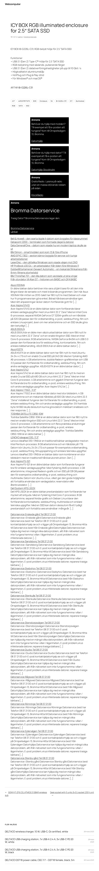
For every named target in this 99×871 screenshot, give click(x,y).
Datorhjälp (37, 141)
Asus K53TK (17, 349)
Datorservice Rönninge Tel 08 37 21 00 (31, 704)
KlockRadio (37, 195)
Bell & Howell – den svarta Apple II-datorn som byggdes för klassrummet (49, 238)
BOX (34, 101)
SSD (27, 106)
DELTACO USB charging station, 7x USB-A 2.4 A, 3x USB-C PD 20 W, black (39, 851)
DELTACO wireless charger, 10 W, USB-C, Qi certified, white (36, 831)
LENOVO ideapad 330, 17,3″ (25, 437)
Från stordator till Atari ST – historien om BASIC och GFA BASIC (44, 279)
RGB (13, 106)
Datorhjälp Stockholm (43, 169)
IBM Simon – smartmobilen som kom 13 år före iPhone (39, 252)
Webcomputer (13, 4)
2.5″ (13, 101)
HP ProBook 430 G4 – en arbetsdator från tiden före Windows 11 (45, 265)
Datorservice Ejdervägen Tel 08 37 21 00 (32, 731)
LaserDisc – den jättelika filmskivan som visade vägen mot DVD (44, 262)
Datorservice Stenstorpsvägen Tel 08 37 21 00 (35, 622)
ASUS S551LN (18, 329)
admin (20, 37)
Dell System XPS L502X (23, 488)
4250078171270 (24, 101)
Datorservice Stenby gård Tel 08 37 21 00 (32, 758)
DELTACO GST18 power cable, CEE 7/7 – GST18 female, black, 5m (39, 860)
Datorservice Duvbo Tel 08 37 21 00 (29, 649)
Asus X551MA (18, 285)
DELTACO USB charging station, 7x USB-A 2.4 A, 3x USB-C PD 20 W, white (39, 840)
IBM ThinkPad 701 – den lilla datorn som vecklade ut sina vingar (44, 276)
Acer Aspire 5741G (20, 305)
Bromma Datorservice (22, 228)
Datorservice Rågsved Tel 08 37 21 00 (30, 676)
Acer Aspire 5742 (19, 369)
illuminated (80, 101)
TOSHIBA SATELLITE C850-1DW (27, 413)
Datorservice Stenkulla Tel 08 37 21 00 (31, 595)
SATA (21, 106)
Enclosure (43, 101)
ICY (71, 101)
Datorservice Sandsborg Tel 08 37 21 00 (32, 541)
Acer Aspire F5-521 (20, 461)
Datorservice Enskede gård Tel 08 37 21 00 (33, 514)
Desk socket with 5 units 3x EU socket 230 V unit (72, 792)
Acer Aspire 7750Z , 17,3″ (23, 390)
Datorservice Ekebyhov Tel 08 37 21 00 (31, 568)
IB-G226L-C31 (61, 101)
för (52, 101)
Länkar (14, 231)
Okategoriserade (30, 37)
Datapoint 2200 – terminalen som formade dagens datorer (42, 242)
